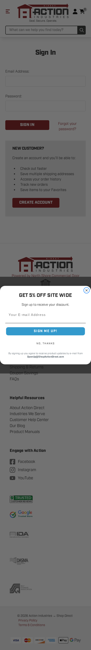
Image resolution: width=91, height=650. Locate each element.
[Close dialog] (86, 290)
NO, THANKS (45, 343)
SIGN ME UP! (45, 331)
